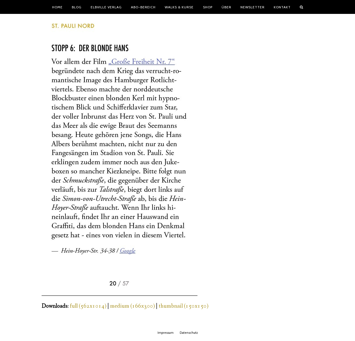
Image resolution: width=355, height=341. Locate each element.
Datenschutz (189, 333)
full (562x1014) (88, 306)
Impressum (166, 333)
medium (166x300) (132, 306)
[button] (301, 7)
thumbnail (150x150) (183, 306)
